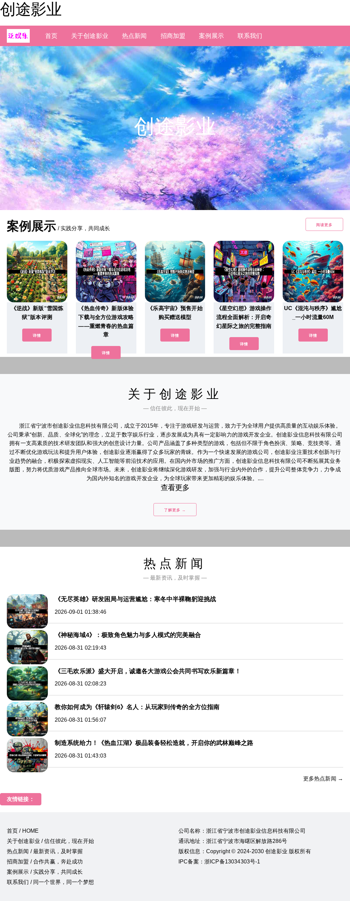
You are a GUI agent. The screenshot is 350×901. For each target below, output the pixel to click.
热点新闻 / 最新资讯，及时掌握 (45, 851)
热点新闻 (134, 35)
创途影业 (31, 9)
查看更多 (175, 487)
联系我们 (250, 35)
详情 (37, 335)
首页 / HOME (23, 831)
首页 (51, 35)
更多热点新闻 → (323, 778)
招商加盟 (173, 35)
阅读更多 (324, 225)
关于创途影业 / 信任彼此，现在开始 (50, 841)
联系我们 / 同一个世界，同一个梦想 (50, 882)
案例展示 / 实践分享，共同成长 (45, 872)
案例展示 (211, 35)
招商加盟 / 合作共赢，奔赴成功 (45, 861)
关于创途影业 (89, 35)
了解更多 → (175, 510)
